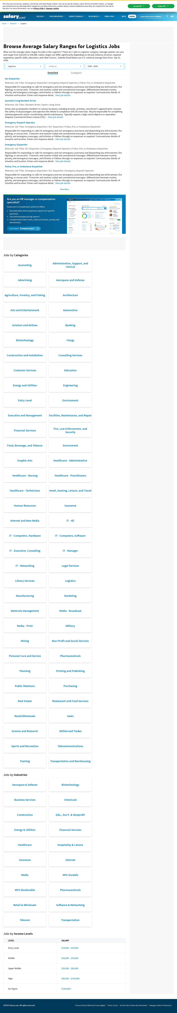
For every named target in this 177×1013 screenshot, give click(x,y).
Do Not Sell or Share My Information (133, 1005)
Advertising (25, 280)
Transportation (70, 920)
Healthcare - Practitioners (70, 475)
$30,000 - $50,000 (69, 958)
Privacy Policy (39, 8)
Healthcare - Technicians (25, 490)
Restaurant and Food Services (70, 701)
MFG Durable (70, 875)
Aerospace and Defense (70, 280)
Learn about (14, 228)
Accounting (24, 265)
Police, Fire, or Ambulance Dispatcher (24, 166)
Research (13, 23)
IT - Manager (70, 550)
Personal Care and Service (25, 656)
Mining (25, 641)
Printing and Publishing (70, 671)
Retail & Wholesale (24, 905)
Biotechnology (25, 340)
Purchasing (70, 686)
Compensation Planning (150, 16)
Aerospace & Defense (24, 784)
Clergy (70, 340)
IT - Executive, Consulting (24, 550)
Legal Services (70, 565)
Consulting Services (70, 355)
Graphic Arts (24, 460)
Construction (25, 815)
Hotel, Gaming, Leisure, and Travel (70, 490)
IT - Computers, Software (70, 535)
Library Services (24, 581)
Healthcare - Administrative (70, 460)
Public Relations (25, 686)
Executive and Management (25, 415)
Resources (94, 16)
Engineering (70, 385)
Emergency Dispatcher (16, 144)
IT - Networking (25, 565)
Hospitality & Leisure (70, 845)
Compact (76, 73)
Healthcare (25, 845)
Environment (70, 400)
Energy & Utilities (24, 830)
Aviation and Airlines (24, 325)
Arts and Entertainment (24, 310)
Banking (70, 325)
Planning (24, 671)
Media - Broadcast (70, 611)
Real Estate (25, 701)
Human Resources (25, 505)
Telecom (25, 920)
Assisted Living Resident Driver (20, 100)
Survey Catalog (76, 16)
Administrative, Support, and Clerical (70, 265)
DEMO (132, 16)
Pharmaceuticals (70, 656)
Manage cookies (52, 8)
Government (70, 445)
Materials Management (25, 611)
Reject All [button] (161, 6)
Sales (70, 716)
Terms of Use (113, 1005)
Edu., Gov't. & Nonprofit (70, 815)
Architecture (70, 295)
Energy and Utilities (25, 385)
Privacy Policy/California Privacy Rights (90, 1005)
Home (4, 23)
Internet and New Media (24, 520)
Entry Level (25, 400)
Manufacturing (25, 596)
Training (25, 761)
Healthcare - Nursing (24, 475)
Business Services (24, 800)
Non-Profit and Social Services (70, 641)
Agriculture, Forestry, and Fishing (25, 295)
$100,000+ (66, 988)
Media (25, 875)
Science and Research (25, 731)
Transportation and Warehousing (70, 761)
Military (70, 626)
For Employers (56, 16)
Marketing (70, 596)
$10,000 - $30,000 (69, 947)
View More (64, 189)
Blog (124, 16)
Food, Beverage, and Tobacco (25, 445)
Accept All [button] (137, 6)
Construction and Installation (25, 355)
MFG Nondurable (25, 890)
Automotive (70, 310)
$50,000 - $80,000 (69, 968)
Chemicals (70, 800)
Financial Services (25, 430)
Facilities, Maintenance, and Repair (70, 415)
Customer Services (25, 370)
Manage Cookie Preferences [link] (161, 1005)
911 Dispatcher (12, 78)
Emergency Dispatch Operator (20, 122)
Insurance (70, 505)
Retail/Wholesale (24, 716)
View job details (62, 95)
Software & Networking (70, 905)
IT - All (70, 520)
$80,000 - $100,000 (70, 978)
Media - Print (25, 626)
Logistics (70, 581)
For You (39, 16)
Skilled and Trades (70, 731)
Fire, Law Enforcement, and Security (70, 430)
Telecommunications (70, 746)
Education (70, 370)
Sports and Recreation (24, 746)
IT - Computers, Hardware (25, 535)
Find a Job (109, 16)
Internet (70, 860)
